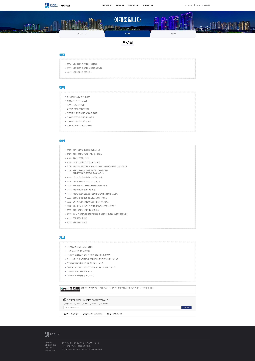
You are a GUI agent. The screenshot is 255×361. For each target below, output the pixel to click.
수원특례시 (52, 334)
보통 (85, 303)
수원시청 (207, 5)
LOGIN (198, 5)
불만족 (94, 303)
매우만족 (69, 303)
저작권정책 (48, 343)
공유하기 (201, 28)
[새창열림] (70, 289)
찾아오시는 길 (49, 348)
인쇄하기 (207, 28)
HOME (190, 5)
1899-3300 (78, 346)
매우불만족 (104, 303)
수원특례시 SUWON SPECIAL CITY (65, 5)
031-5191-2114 (87, 346)
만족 (78, 303)
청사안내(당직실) (50, 350)
